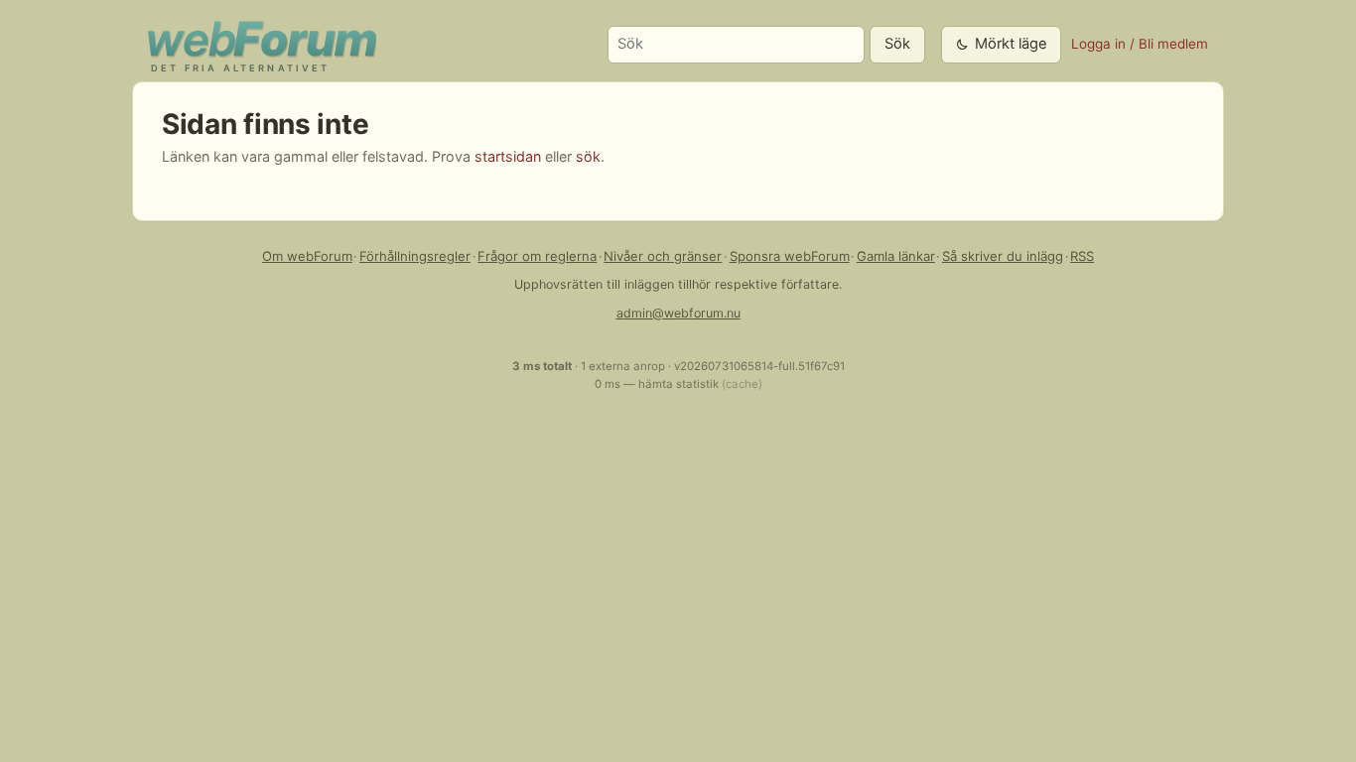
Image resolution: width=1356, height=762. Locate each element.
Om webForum (307, 256)
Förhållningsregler (415, 256)
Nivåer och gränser (663, 256)
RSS (1082, 256)
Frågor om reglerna (537, 256)
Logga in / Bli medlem (1139, 44)
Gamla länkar (896, 256)
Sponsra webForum (790, 256)
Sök (897, 44)
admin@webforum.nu (678, 313)
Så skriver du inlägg (1002, 256)
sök (588, 156)
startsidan (508, 156)
